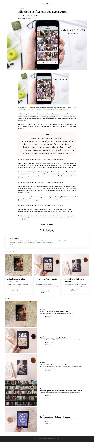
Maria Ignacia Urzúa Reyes (46, 290)
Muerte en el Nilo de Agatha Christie (53, 338)
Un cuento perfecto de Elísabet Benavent (55, 417)
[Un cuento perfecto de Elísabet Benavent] (21, 419)
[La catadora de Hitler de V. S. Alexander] (21, 367)
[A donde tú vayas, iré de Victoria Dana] (21, 314)
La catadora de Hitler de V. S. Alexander (54, 364)
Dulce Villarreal (21, 18)
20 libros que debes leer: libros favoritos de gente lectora (61, 391)
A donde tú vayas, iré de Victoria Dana (54, 311)
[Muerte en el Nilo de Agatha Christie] (21, 340)
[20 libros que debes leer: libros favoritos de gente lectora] (21, 393)
